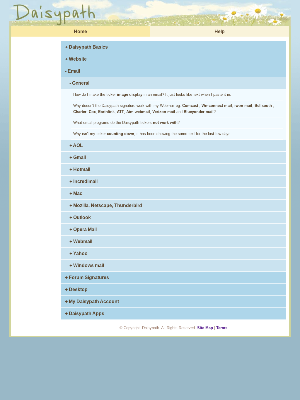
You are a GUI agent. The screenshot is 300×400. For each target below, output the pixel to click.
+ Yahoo (78, 253)
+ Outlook (80, 217)
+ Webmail (80, 241)
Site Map (205, 328)
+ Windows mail (86, 265)
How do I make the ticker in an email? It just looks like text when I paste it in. (152, 94)
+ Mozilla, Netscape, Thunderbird (105, 205)
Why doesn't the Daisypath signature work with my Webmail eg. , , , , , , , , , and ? (173, 108)
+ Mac (75, 193)
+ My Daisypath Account (92, 301)
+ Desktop (76, 289)
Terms (221, 328)
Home (80, 31)
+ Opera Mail (83, 229)
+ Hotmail (79, 169)
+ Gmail (77, 157)
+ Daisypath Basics (86, 47)
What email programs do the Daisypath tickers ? (126, 122)
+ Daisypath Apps (84, 313)
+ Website (76, 59)
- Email (72, 71)
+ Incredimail (83, 181)
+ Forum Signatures (87, 277)
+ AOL (76, 145)
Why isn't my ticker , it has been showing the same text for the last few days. (152, 133)
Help (219, 31)
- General (79, 83)
